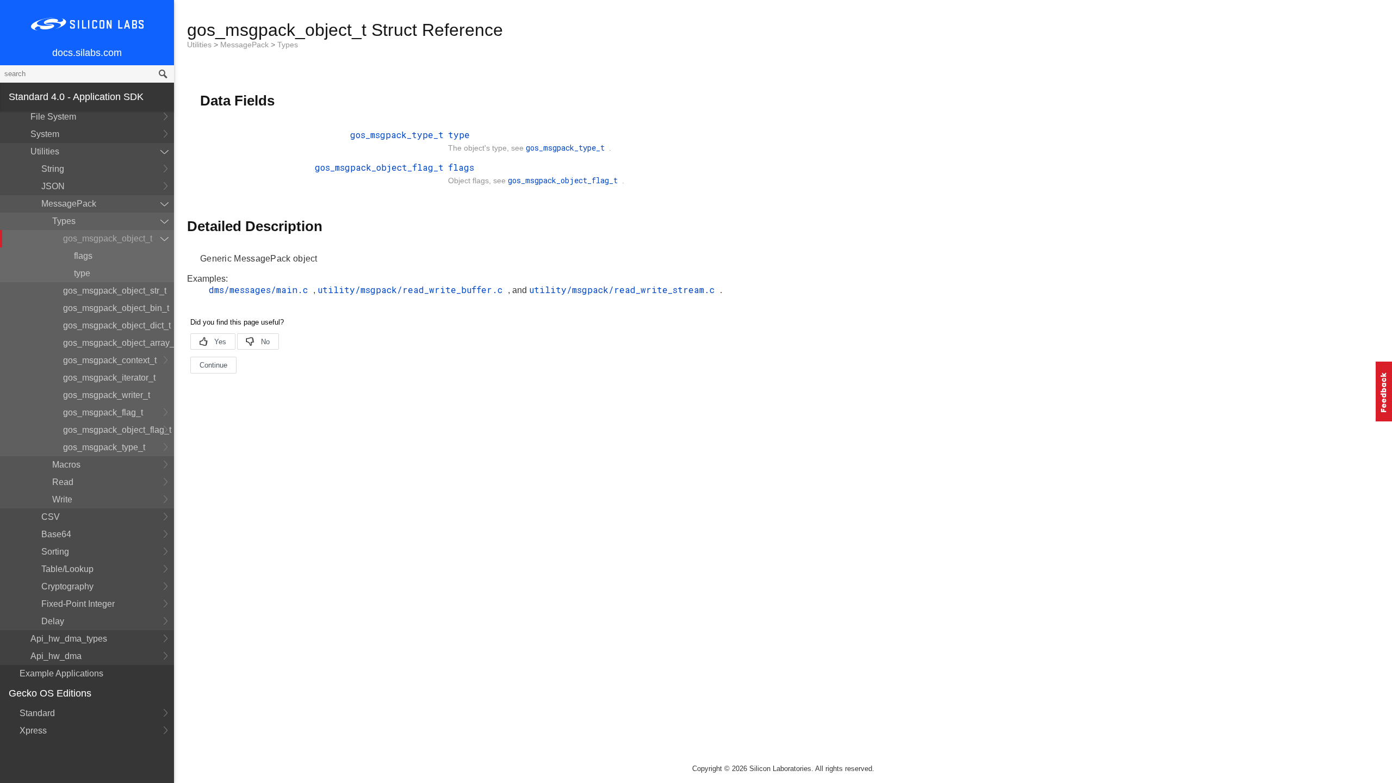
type (82, 273)
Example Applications (61, 673)
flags (83, 255)
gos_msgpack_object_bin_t (116, 308)
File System (53, 116)
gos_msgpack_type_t (104, 447)
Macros (66, 464)
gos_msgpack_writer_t (106, 395)
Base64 (56, 534)
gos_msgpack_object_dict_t (117, 325)
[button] (1384, 391)
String (52, 168)
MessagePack (68, 203)
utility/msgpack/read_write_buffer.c (413, 289)
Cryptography (67, 586)
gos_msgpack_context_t (110, 360)
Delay (52, 621)
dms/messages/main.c (261, 289)
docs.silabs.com (87, 52)
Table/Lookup (67, 569)
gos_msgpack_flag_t (103, 412)
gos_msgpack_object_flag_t (117, 429)
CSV (50, 516)
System (44, 134)
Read (62, 482)
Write (62, 499)
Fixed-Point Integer (78, 603)
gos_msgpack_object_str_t (114, 290)
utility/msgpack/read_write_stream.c (624, 289)
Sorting (55, 551)
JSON (53, 186)
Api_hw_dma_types (68, 638)
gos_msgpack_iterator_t (109, 377)
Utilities (44, 151)
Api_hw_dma (56, 656)
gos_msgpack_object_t (107, 238)
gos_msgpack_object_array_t (118, 342)
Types (64, 221)
